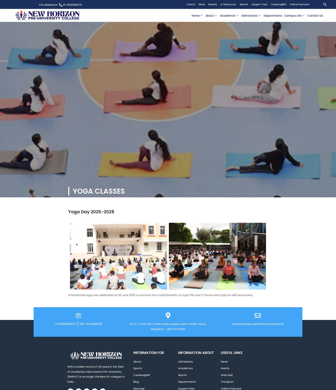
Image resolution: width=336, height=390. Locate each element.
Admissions (249, 16)
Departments (273, 16)
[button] (324, 4)
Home (196, 16)
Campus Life (292, 16)
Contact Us (315, 16)
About (210, 16)
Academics (227, 16)
